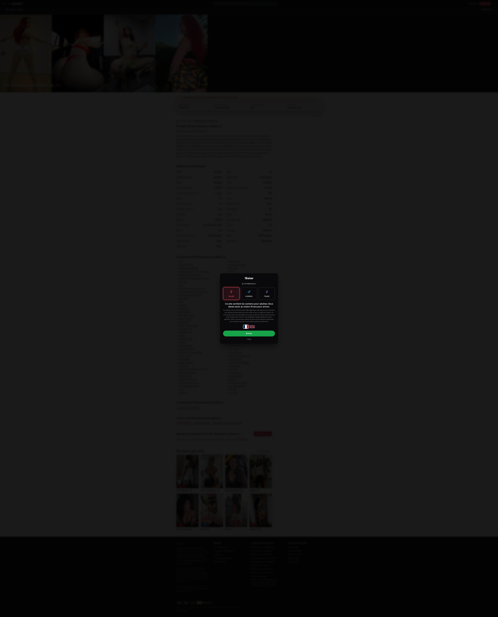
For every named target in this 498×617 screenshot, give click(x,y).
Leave (249, 339)
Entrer (249, 333)
